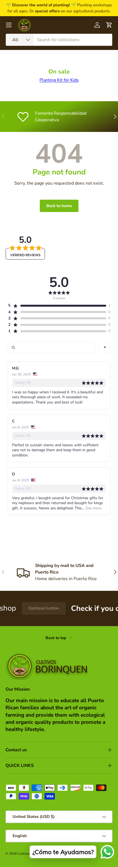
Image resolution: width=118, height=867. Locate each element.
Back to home (59, 205)
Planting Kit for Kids (59, 80)
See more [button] (93, 508)
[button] (57, 305)
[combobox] (59, 40)
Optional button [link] (38, 608)
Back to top (56, 637)
